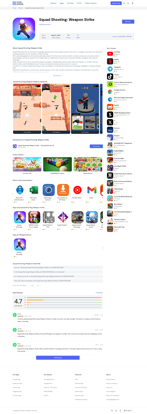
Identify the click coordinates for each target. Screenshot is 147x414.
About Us (109, 387)
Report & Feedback (112, 395)
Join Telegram (110, 391)
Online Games (91, 3)
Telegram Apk (17, 391)
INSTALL (128, 22)
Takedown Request (81, 399)
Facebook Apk (17, 383)
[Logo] (18, 3)
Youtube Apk (17, 395)
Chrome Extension (81, 387)
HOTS (79, 3)
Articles (70, 3)
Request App (79, 395)
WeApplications (45, 24)
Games (53, 3)
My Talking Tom (49, 379)
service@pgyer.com (112, 399)
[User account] (132, 3)
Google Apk (16, 379)
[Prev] (16, 109)
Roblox (46, 395)
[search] (124, 3)
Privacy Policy (110, 379)
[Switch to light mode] (128, 3)
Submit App (116, 3)
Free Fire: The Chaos (50, 387)
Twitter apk (16, 387)
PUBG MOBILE (48, 391)
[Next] (99, 109)
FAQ (76, 379)
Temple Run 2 (48, 383)
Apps (62, 3)
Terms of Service (111, 383)
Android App (79, 383)
